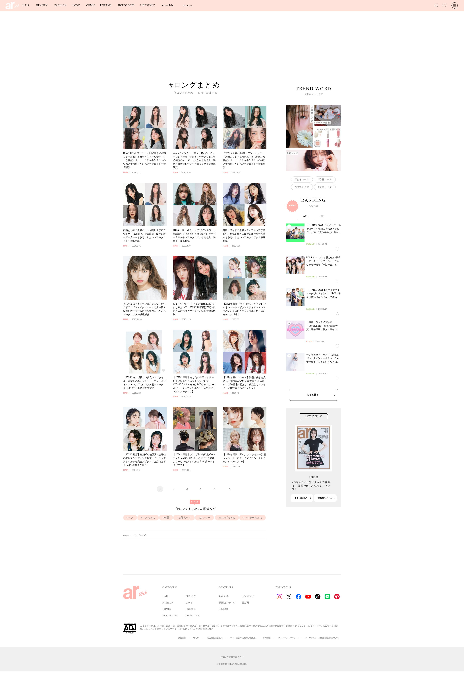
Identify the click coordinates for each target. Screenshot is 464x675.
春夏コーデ (325, 179)
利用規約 (267, 638)
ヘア (130, 517)
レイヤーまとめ (253, 517)
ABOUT (196, 638)
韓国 (166, 517)
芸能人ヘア (184, 517)
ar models (167, 5)
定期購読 (224, 609)
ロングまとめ (227, 517)
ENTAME (105, 5)
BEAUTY (41, 5)
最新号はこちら (301, 498)
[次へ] (230, 489)
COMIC (90, 5)
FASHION (60, 5)
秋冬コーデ (302, 179)
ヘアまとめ (148, 517)
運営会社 (182, 638)
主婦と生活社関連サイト (232, 657)
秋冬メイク (302, 186)
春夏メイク (325, 186)
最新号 (245, 602)
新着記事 (224, 596)
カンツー (205, 517)
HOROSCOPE (126, 5)
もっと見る (313, 394)
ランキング (248, 596)
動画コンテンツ (227, 602)
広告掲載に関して (215, 638)
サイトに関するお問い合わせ (243, 638)
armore (187, 5)
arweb (126, 535)
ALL (305, 216)
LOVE (76, 5)
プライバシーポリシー (288, 638)
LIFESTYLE (147, 5)
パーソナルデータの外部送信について (322, 638)
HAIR (25, 5)
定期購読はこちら (325, 498)
